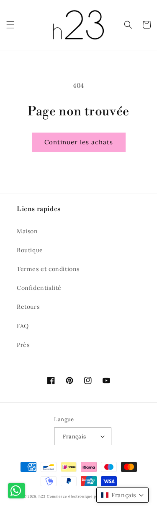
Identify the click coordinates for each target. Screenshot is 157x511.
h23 (42, 496)
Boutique (30, 250)
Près (23, 345)
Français (74, 436)
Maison (27, 231)
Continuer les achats (78, 142)
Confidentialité (39, 288)
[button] (10, 25)
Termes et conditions (48, 269)
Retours (28, 306)
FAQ (23, 326)
